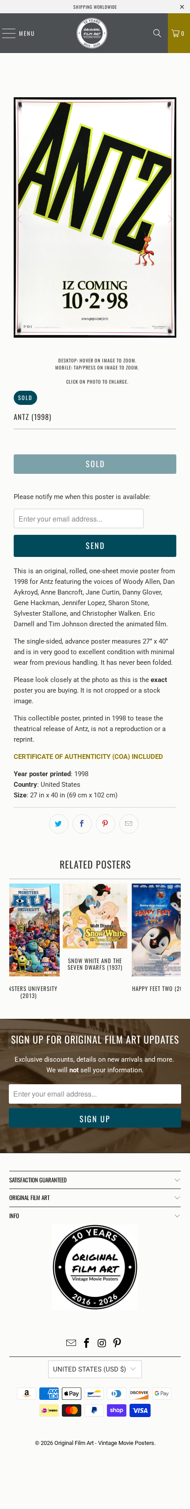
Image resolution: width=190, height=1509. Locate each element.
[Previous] (20, 219)
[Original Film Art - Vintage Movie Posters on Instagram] (102, 1344)
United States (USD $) (89, 1369)
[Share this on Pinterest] (105, 824)
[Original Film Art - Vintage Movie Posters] (92, 33)
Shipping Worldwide (95, 7)
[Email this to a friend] (129, 824)
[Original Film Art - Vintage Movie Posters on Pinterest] (117, 1344)
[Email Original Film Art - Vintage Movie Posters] (71, 1344)
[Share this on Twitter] (58, 824)
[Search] (157, 33)
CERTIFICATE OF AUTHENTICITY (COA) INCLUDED (88, 757)
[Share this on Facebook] (82, 824)
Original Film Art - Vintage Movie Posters (104, 1443)
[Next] (170, 219)
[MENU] (4, 33)
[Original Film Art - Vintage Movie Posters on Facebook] (87, 1344)
